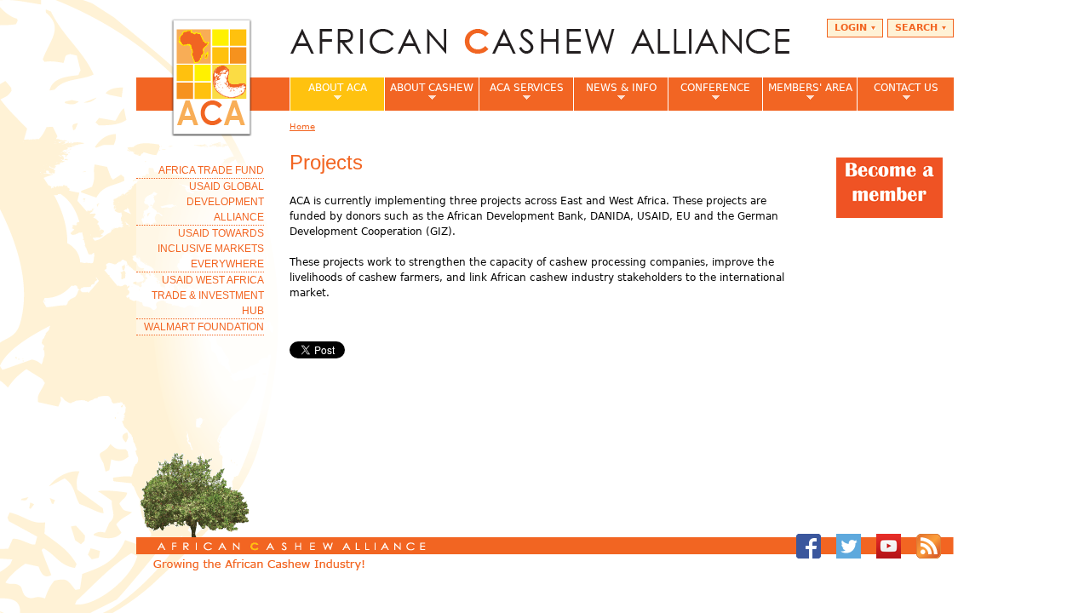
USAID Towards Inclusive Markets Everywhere (211, 248)
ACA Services (521, 93)
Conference (709, 93)
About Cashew (428, 93)
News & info (615, 93)
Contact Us (897, 93)
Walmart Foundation (204, 327)
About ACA (328, 93)
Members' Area (807, 93)
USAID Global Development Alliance (225, 201)
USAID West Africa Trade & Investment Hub (208, 295)
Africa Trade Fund (211, 170)
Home (302, 126)
